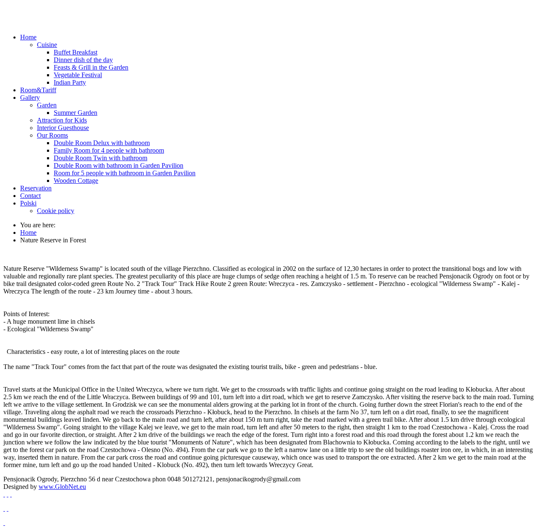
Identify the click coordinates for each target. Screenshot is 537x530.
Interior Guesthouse (63, 127)
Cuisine (47, 44)
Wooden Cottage (76, 180)
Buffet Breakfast (75, 52)
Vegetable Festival (78, 74)
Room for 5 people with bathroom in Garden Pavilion (125, 173)
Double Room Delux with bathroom (102, 142)
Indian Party (70, 82)
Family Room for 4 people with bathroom (109, 150)
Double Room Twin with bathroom (100, 157)
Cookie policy (55, 210)
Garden (47, 105)
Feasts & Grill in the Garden (91, 67)
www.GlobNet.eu (62, 486)
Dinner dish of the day (83, 59)
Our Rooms (52, 135)
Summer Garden (75, 112)
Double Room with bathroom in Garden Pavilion (118, 165)
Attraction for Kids (62, 120)
